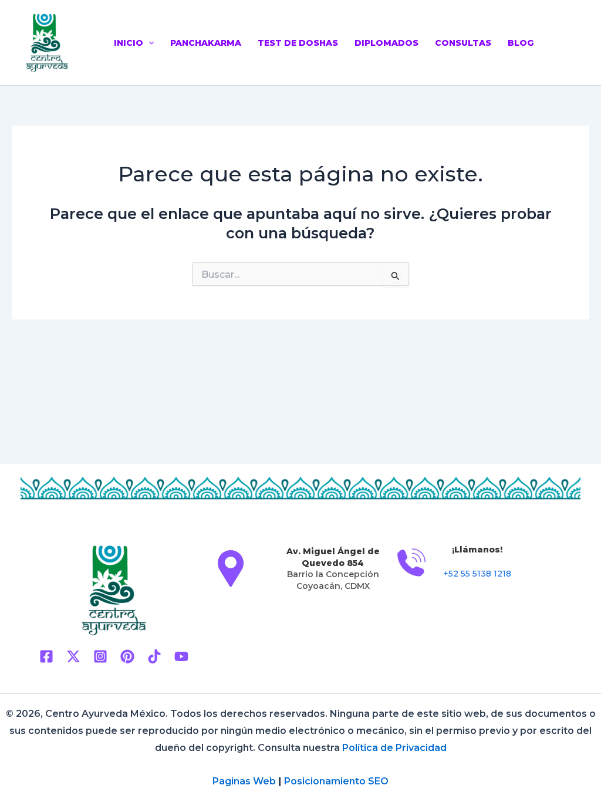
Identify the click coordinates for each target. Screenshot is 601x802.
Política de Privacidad (394, 747)
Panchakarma (205, 43)
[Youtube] (181, 656)
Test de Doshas (298, 43)
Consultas (463, 43)
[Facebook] (46, 656)
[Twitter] (73, 656)
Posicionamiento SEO (336, 781)
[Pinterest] (127, 656)
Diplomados (386, 43)
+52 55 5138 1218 (477, 573)
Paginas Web (244, 781)
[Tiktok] (154, 656)
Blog (521, 43)
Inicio (128, 43)
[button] (148, 42)
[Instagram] (100, 656)
